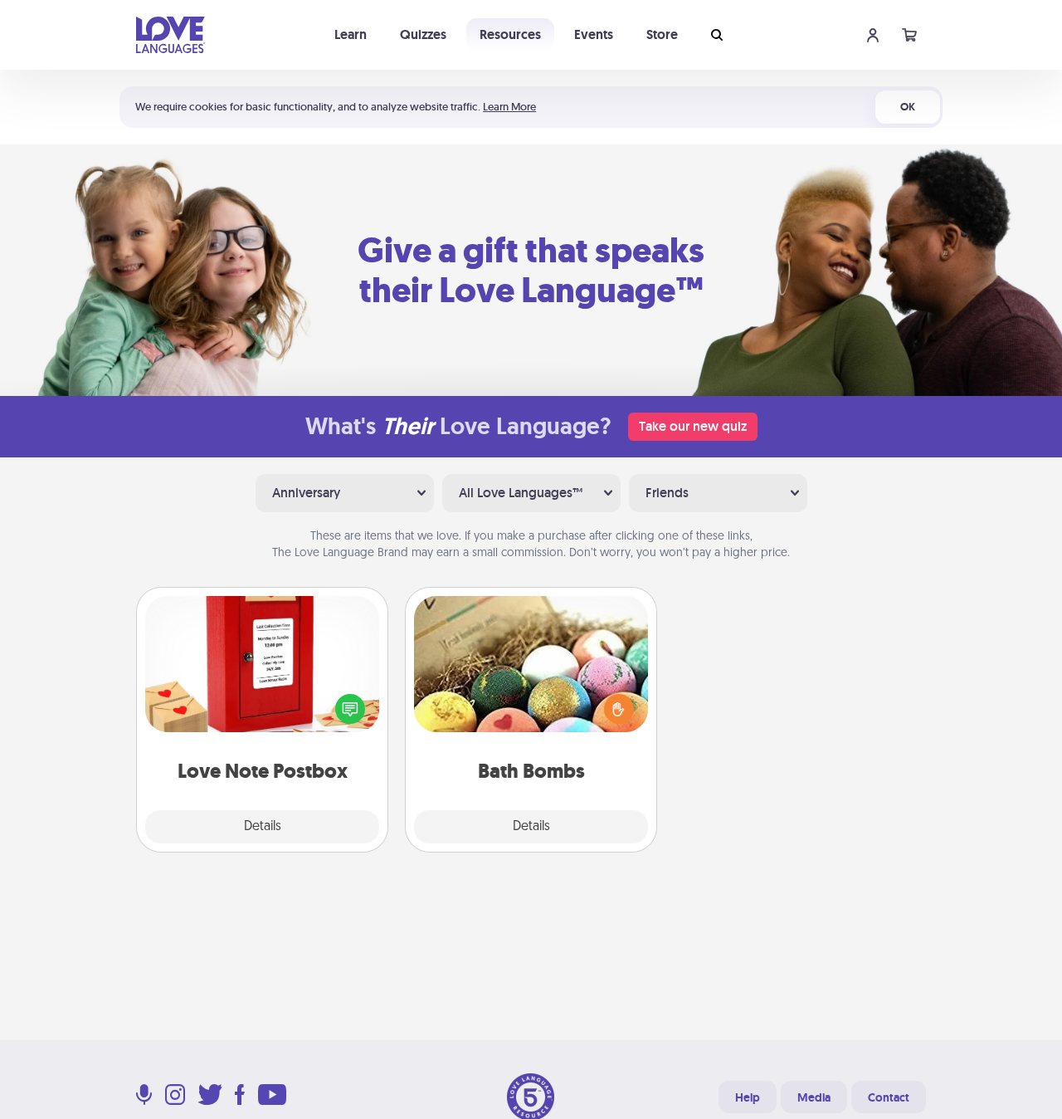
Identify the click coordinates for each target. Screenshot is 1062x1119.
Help (747, 1097)
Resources (510, 34)
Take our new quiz (693, 426)
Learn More (509, 107)
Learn (350, 34)
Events (593, 34)
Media (814, 1097)
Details (262, 826)
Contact (888, 1097)
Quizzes (423, 34)
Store (662, 34)
